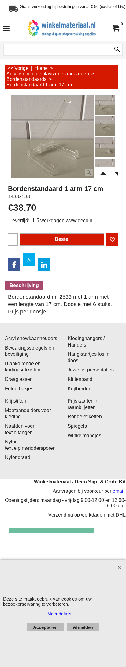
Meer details (59, 613)
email (118, 491)
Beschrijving (24, 285)
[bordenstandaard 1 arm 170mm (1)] (105, 126)
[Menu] (6, 29)
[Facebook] (14, 264)
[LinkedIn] (44, 264)
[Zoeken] (117, 50)
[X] (29, 259)
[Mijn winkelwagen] (115, 28)
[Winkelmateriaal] (61, 28)
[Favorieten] (112, 239)
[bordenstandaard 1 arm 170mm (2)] (105, 147)
